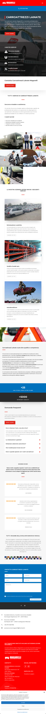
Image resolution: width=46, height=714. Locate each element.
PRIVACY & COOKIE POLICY (22, 712)
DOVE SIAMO (10, 33)
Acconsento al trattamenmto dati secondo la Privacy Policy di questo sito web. (19, 596)
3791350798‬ (24, 8)
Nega (23, 706)
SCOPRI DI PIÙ (12, 235)
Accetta (23, 702)
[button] (44, 692)
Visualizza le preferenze (23, 709)
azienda (20, 372)
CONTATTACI (10, 85)
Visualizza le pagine (29, 674)
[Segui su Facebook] (21, 606)
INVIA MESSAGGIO (35, 599)
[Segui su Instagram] (24, 606)
